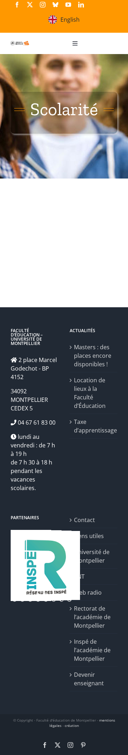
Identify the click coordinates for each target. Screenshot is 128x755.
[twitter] (30, 4)
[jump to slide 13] (38, 599)
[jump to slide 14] (46, 599)
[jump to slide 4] (38, 595)
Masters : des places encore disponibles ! (92, 355)
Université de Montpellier (92, 556)
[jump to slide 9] (77, 595)
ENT (79, 576)
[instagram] (43, 4)
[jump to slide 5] (46, 595)
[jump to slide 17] (69, 599)
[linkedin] (81, 4)
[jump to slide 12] (30, 599)
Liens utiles (89, 536)
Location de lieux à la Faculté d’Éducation (90, 393)
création (72, 725)
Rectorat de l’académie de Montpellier (92, 617)
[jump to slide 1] (14, 595)
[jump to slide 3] (30, 595)
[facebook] (17, 4)
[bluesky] (55, 4)
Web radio (88, 592)
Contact (84, 520)
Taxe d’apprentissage (94, 426)
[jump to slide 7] (61, 595)
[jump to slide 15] (54, 599)
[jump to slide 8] (69, 595)
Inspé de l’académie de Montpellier (92, 650)
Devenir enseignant (89, 679)
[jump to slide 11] (22, 599)
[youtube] (68, 4)
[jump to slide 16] (61, 599)
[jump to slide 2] (22, 595)
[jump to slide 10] (14, 599)
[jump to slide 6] (54, 595)
